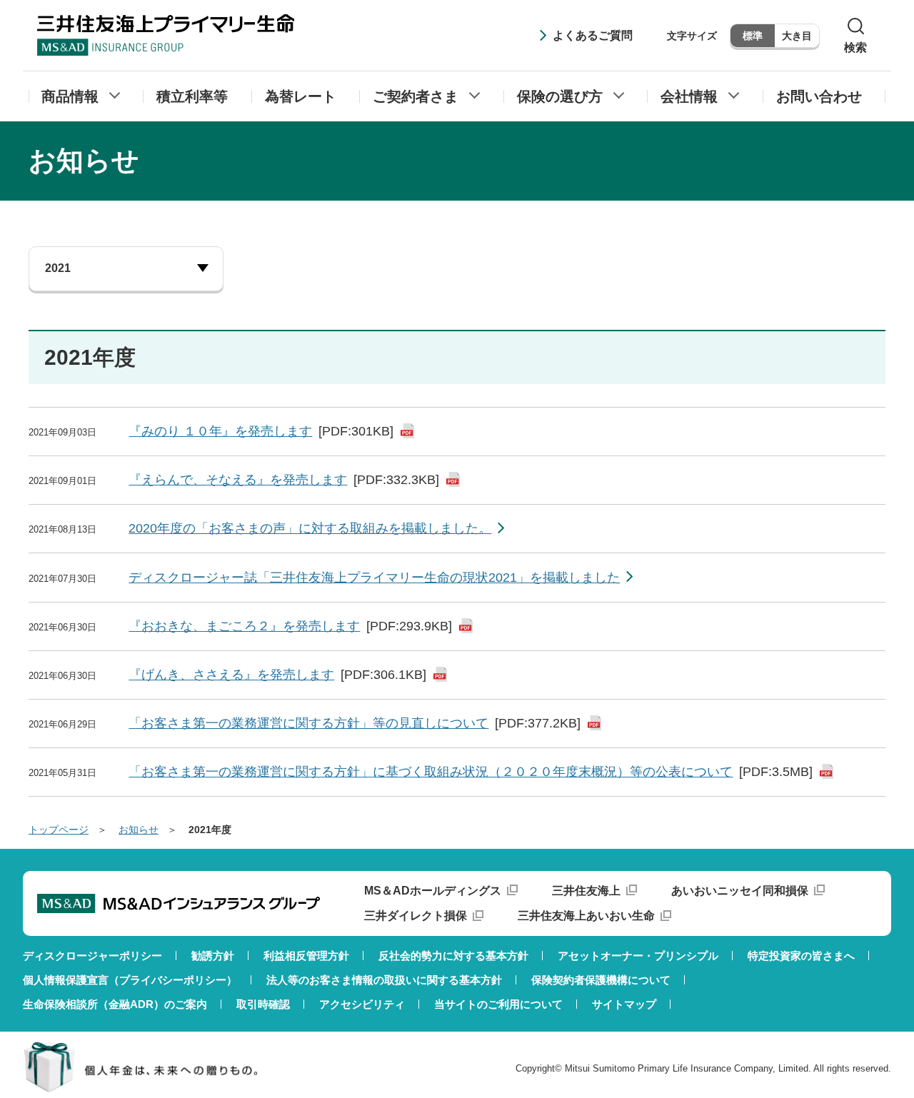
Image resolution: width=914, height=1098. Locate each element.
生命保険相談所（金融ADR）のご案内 (115, 1004)
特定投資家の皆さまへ (801, 956)
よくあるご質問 (593, 35)
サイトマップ (624, 1004)
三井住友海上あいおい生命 (586, 916)
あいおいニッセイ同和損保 (739, 891)
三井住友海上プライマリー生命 (165, 35)
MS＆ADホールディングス (432, 891)
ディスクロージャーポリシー (92, 956)
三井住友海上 (586, 891)
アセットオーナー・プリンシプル (638, 956)
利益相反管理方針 (306, 956)
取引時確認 (263, 1004)
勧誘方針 (212, 956)
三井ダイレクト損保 (415, 916)
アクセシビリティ (362, 1004)
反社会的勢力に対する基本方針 (453, 956)
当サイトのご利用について (498, 1004)
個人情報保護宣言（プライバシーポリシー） (130, 980)
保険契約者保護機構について (601, 980)
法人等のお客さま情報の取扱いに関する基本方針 (384, 980)
